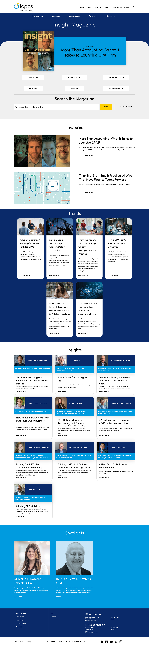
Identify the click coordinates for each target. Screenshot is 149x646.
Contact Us (117, 7)
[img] (126, 7)
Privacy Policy (64, 642)
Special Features (74, 77)
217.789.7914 (114, 628)
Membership (37, 16)
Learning (56, 16)
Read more (89, 155)
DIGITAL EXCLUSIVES (116, 88)
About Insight (33, 77)
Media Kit (77, 89)
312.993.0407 (115, 617)
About (82, 7)
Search (106, 107)
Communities (74, 16)
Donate (107, 7)
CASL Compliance (78, 642)
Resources (110, 16)
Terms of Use (51, 642)
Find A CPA (97, 7)
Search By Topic (126, 107)
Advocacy (93, 16)
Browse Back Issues (116, 77)
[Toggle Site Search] (133, 7)
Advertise (33, 88)
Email (112, 619)
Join (89, 7)
